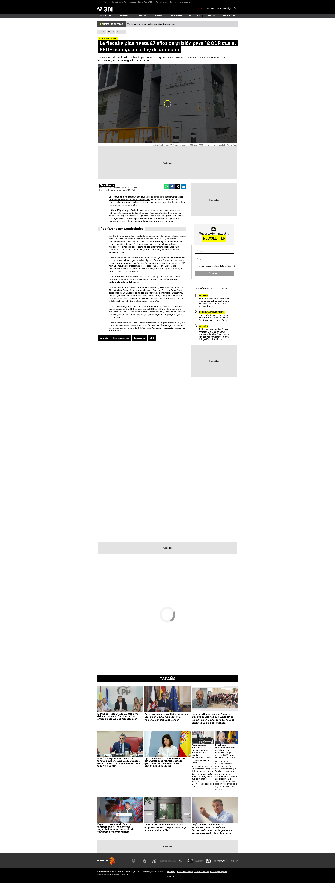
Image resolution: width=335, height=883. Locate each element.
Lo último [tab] (221, 288)
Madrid (111, 32)
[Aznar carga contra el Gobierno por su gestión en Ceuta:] (167, 699)
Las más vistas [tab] (203, 288)
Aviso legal (171, 872)
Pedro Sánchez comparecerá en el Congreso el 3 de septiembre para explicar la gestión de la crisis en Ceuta (214, 302)
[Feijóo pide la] (215, 810)
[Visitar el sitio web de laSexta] (145, 861)
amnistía (104, 338)
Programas (176, 16)
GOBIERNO (203, 295)
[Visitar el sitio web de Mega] (172, 861)
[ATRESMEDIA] (106, 861)
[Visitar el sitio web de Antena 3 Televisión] (135, 861)
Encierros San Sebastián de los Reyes (115, 2)
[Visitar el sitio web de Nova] (163, 861)
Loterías (141, 16)
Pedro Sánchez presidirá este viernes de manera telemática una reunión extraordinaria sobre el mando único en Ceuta (202, 754)
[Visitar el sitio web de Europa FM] (199, 861)
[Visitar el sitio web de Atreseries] (181, 861)
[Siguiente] (236, 2)
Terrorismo (139, 338)
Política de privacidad (185, 872)
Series (211, 16)
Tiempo (159, 16)
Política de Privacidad (222, 266)
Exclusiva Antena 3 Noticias (211, 312)
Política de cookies (201, 872)
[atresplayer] (224, 8)
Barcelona (121, 32)
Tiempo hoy (160, 2)
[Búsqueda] (235, 8)
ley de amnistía (143, 238)
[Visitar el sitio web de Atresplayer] (221, 861)
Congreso (203, 326)
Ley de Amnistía (121, 338)
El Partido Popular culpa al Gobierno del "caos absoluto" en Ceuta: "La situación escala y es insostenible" (117, 716)
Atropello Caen (170, 2)
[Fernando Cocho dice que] (215, 699)
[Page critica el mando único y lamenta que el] (120, 810)
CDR (152, 338)
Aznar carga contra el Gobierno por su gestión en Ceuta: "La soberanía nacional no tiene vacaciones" (166, 717)
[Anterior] (99, 2)
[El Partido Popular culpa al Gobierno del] (120, 699)
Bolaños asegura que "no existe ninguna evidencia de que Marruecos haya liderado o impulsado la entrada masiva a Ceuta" (118, 762)
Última (208, 9)
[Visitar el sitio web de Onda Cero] (190, 861)
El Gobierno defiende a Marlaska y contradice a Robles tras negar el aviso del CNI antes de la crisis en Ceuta (225, 751)
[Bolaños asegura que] (120, 744)
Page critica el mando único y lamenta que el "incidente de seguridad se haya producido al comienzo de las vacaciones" (115, 828)
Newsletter (229, 16)
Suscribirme (214, 273)
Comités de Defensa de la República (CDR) (129, 199)
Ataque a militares (136, 2)
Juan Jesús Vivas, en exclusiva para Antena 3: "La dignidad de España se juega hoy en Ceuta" (213, 317)
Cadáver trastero (183, 2)
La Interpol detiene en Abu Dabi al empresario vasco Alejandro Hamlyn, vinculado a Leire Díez (165, 827)
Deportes (124, 16)
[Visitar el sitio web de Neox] (154, 861)
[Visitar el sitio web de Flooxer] (234, 861)
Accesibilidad (172, 876)
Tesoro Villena (149, 2)
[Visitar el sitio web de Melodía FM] (208, 861)
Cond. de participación (218, 872)
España (168, 679)
